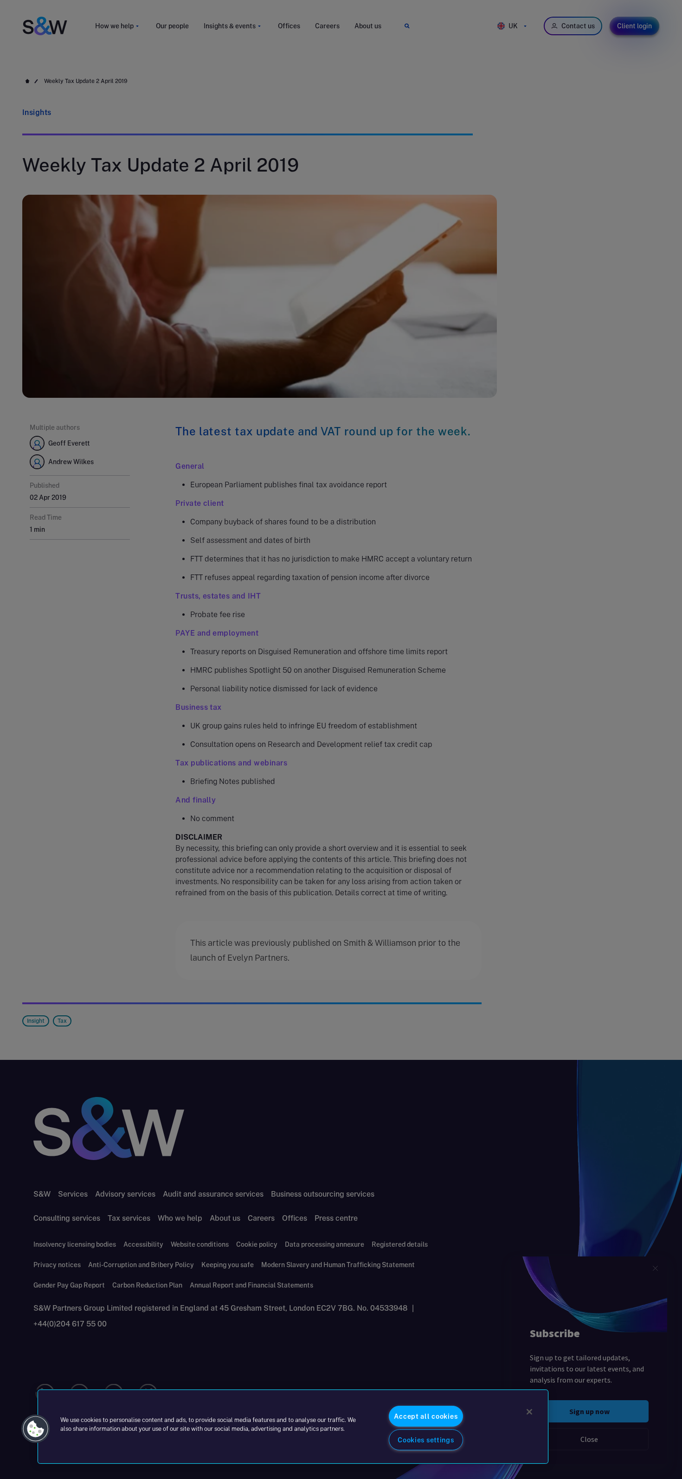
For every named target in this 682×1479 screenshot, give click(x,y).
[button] (36, 1429)
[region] (293, 1426)
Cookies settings (426, 1440)
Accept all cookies (425, 1416)
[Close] (529, 1412)
